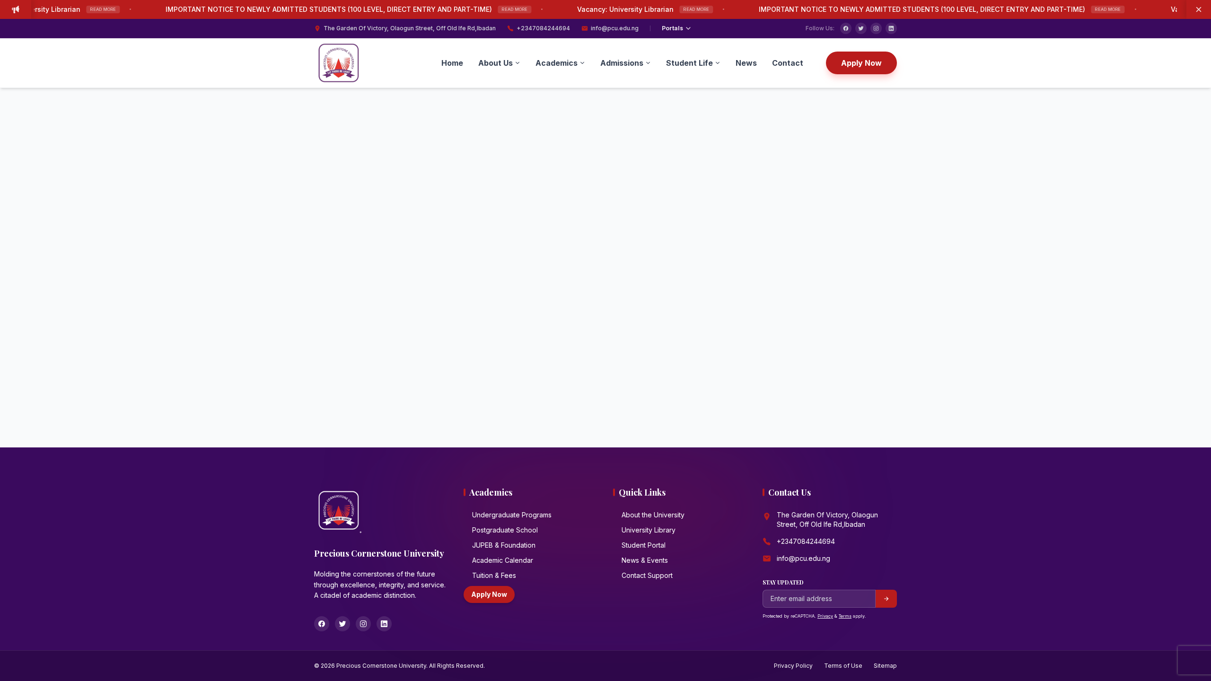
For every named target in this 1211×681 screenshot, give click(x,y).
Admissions (621, 63)
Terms (845, 616)
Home (452, 63)
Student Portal (644, 545)
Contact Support (647, 575)
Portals (672, 28)
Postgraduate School (505, 530)
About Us (495, 63)
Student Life (689, 63)
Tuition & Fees (494, 575)
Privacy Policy (793, 665)
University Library (649, 530)
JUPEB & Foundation (503, 545)
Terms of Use (843, 665)
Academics (556, 63)
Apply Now (861, 63)
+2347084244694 (543, 28)
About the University (653, 515)
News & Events (645, 560)
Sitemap (885, 665)
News (746, 63)
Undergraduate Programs (512, 515)
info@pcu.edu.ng (615, 28)
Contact (787, 63)
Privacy (825, 616)
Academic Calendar (502, 560)
